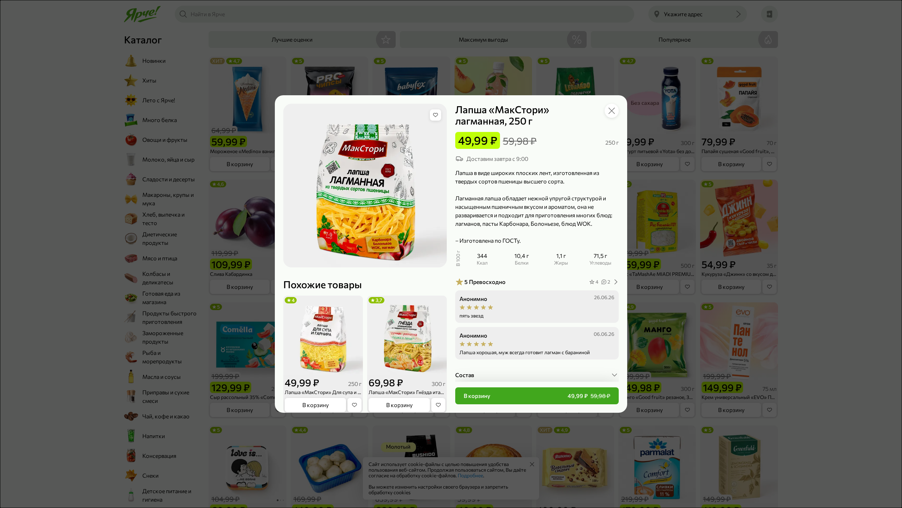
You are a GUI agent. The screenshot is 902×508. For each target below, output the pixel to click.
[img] (435, 115)
